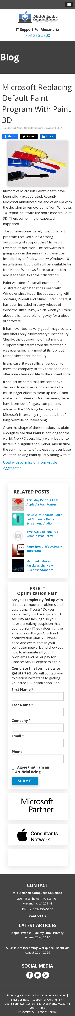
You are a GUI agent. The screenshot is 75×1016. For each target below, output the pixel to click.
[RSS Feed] (46, 975)
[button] (69, 4)
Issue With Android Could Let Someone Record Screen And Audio (44, 519)
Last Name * (22, 705)
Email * (18, 736)
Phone (17, 751)
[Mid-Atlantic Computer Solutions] (38, 16)
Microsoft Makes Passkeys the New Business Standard (39, 565)
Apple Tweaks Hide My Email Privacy (37, 933)
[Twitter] (38, 975)
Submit (25, 780)
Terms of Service (47, 1012)
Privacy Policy (26, 1012)
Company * (21, 720)
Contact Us (37, 916)
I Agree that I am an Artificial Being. (32, 769)
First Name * (22, 689)
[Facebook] (30, 975)
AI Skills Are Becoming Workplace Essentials (37, 948)
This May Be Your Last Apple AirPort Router (42, 502)
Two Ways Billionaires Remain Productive (42, 534)
